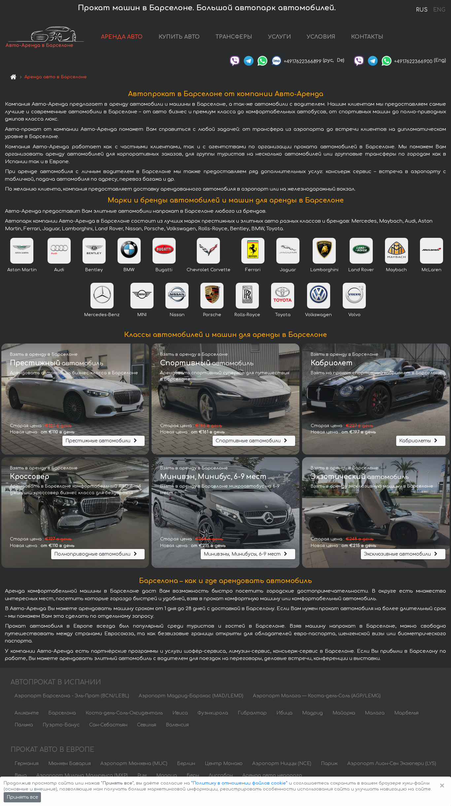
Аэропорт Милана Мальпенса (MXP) (82, 775)
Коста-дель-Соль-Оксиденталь (124, 713)
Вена (21, 775)
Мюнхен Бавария (69, 763)
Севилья (146, 724)
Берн (193, 775)
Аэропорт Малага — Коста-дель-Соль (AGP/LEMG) (317, 695)
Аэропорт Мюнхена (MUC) (133, 763)
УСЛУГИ (279, 37)
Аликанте (27, 713)
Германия (27, 763)
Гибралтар (252, 713)
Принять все (22, 797)
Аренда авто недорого (272, 775)
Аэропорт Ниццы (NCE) (281, 763)
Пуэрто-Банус (61, 724)
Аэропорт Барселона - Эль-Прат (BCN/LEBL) (72, 695)
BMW (128, 270)
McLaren (431, 270)
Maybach (396, 270)
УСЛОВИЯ (321, 37)
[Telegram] (248, 60)
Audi (59, 270)
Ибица (284, 713)
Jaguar (288, 270)
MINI (142, 314)
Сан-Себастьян (108, 724)
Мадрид (312, 713)
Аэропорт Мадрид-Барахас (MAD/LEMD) (191, 695)
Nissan (177, 314)
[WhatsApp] (262, 60)
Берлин (186, 763)
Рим (142, 775)
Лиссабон (221, 775)
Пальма (24, 724)
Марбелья (406, 713)
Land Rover (361, 270)
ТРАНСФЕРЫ (234, 37)
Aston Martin (22, 270)
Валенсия (177, 724)
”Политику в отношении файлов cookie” (239, 783)
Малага (375, 713)
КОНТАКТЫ (367, 37)
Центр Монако (224, 763)
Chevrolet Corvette (208, 270)
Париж (329, 763)
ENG (439, 10)
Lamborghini (324, 270)
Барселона (62, 713)
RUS (422, 10)
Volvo (354, 314)
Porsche (212, 314)
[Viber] (234, 60)
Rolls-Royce (247, 314)
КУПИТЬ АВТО (179, 37)
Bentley (94, 270)
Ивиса (180, 713)
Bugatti (164, 270)
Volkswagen (318, 314)
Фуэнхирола (212, 713)
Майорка (343, 713)
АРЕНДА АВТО (122, 37)
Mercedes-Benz (102, 314)
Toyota (283, 314)
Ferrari (252, 270)
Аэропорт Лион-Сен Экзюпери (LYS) (391, 763)
